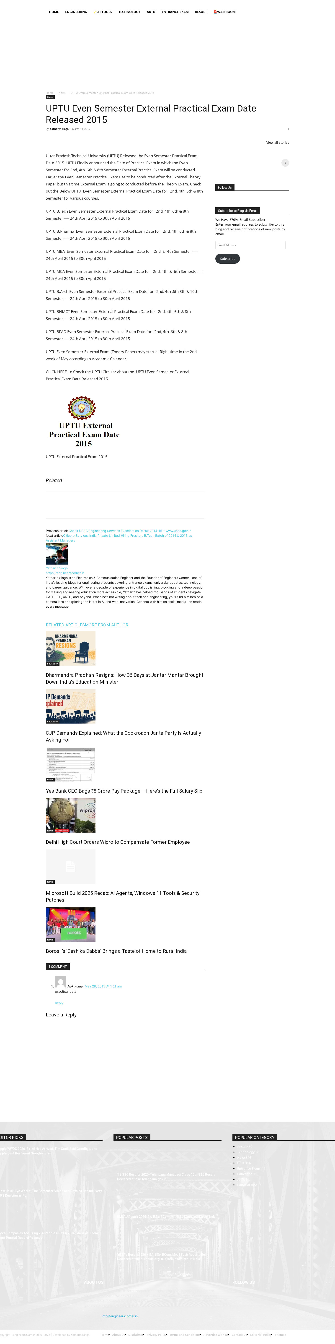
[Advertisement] (167, 51)
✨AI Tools (102, 12)
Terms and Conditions (163, 3)
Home (88, 3)
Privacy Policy (136, 3)
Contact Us (187, 3)
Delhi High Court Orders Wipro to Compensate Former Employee (118, 842)
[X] (278, 3)
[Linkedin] (263, 3)
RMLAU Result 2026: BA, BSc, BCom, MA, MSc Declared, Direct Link (166, 1165)
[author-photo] (57, 563)
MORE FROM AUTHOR (106, 625)
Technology (129, 12)
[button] (283, 12)
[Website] (80, 612)
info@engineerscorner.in (120, 1253)
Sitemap (203, 3)
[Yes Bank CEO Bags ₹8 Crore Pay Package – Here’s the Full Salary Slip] (125, 764)
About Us (101, 3)
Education (52, 663)
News (62, 93)
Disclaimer (118, 3)
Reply (59, 1003)
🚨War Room (224, 12)
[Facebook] (248, 3)
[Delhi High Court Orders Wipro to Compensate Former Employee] (125, 815)
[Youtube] (285, 3)
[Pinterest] (71, 139)
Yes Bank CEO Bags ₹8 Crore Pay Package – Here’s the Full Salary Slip (124, 791)
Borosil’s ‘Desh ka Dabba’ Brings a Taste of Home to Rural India (116, 951)
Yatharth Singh (59, 128)
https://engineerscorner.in (65, 573)
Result (201, 12)
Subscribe (227, 258)
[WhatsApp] (81, 139)
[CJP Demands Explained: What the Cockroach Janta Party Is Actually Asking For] (125, 706)
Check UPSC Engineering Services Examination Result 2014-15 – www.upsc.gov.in (130, 531)
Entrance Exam (175, 12)
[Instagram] (255, 3)
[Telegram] (102, 139)
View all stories (277, 142)
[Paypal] (270, 3)
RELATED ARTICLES (65, 625)
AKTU (151, 12)
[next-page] (47, 961)
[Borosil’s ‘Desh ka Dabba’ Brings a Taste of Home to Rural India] (125, 924)
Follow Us (225, 187)
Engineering (76, 12)
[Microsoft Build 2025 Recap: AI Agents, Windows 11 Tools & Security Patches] (125, 866)
